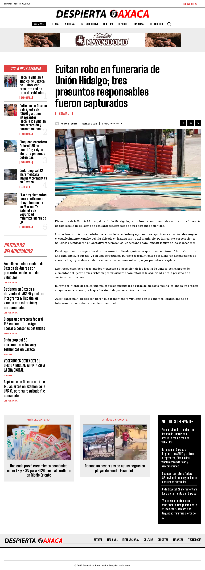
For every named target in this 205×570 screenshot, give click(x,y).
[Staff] (58, 124)
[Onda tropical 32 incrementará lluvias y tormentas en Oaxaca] (10, 174)
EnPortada (26, 97)
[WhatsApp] (198, 123)
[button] (169, 24)
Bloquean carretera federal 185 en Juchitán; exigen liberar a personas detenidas (33, 150)
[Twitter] (196, 4)
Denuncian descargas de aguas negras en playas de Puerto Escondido (115, 468)
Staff (73, 123)
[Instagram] (188, 4)
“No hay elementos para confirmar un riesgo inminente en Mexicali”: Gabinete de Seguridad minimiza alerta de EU (33, 208)
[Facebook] (185, 4)
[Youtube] (200, 4)
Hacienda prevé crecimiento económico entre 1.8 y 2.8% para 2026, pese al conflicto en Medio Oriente (39, 471)
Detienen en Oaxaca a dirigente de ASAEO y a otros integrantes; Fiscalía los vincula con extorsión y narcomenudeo (33, 117)
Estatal (25, 187)
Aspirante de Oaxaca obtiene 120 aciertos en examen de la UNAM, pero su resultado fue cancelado (24, 388)
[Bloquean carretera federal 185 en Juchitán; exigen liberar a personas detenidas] (10, 146)
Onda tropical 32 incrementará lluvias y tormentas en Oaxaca (33, 176)
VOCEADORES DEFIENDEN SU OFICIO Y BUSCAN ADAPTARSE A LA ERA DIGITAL (24, 366)
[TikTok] (192, 4)
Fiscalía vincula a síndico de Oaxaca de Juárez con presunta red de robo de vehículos (32, 85)
